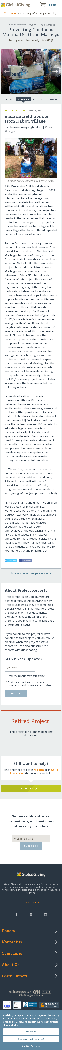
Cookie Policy (11, 1024)
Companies (44, 13)
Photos (38, 99)
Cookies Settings (31, 1046)
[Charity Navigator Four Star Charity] (8, 1005)
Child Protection (16, 24)
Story (8, 99)
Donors (8, 931)
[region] (31, 1030)
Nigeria (33, 24)
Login (53, 5)
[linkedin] (45, 914)
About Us (10, 965)
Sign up (16, 693)
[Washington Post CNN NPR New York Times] (31, 994)
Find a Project (31, 788)
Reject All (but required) (31, 1038)
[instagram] (31, 914)
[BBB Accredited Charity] (31, 1005)
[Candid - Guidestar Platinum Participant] (18, 1005)
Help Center (31, 902)
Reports (23, 99)
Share (54, 99)
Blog (54, 13)
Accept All (31, 1031)
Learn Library (14, 976)
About (21, 13)
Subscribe (31, 845)
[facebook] (16, 914)
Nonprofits (31, 13)
